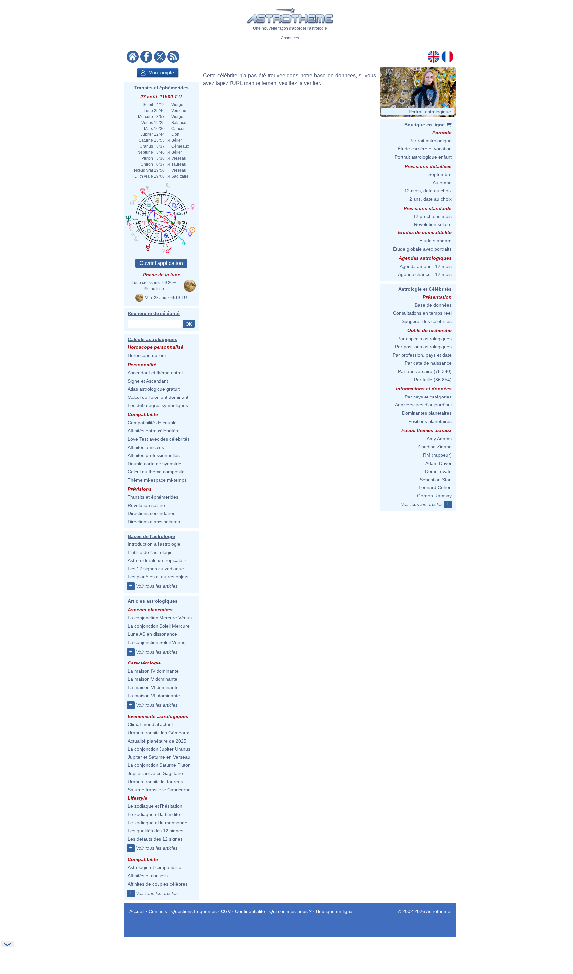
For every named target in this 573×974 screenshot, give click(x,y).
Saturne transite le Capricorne (159, 789)
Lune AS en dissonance (152, 634)
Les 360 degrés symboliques (158, 405)
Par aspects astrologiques (424, 338)
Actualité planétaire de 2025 (157, 741)
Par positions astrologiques (423, 346)
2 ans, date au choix (430, 199)
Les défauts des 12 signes (155, 838)
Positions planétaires (430, 421)
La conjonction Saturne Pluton (159, 765)
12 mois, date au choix (428, 190)
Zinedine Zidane (434, 446)
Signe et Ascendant (148, 381)
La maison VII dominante (154, 695)
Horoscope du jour (147, 355)
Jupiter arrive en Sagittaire (155, 773)
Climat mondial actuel (150, 724)
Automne (442, 182)
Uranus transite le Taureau (155, 781)
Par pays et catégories (428, 396)
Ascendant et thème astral (155, 372)
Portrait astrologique (430, 140)
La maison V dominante (152, 679)
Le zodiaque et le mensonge (157, 822)
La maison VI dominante (153, 687)
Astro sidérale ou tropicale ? (157, 560)
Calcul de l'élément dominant (158, 397)
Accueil (136, 911)
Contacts (158, 911)
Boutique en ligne (334, 911)
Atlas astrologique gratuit (154, 389)
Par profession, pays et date (422, 355)
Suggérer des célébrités (427, 321)
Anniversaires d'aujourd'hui (423, 404)
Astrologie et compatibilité (154, 867)
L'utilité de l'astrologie (150, 552)
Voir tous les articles (157, 586)
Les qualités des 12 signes (155, 830)
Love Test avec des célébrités (159, 439)
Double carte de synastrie (154, 463)
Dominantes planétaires (427, 413)
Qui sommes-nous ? (290, 911)
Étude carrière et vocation (425, 148)
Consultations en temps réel (422, 313)
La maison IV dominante (153, 671)
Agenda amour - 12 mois (426, 266)
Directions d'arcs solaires (154, 521)
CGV (226, 911)
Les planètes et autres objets (158, 576)
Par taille (423, 379)
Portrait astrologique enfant (423, 157)
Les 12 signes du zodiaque (156, 568)
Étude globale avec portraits (422, 249)
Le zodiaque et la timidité (154, 814)
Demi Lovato (438, 471)
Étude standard (435, 240)
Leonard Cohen (435, 487)
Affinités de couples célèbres (158, 884)
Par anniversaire (415, 371)
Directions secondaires (151, 513)
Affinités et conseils (148, 875)
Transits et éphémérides (161, 87)
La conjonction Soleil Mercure (159, 626)
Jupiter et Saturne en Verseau (159, 757)
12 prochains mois (432, 216)
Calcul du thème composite (156, 471)
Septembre (440, 174)
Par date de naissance (428, 363)
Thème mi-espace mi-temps (157, 480)
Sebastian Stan (436, 479)
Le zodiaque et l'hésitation (155, 806)
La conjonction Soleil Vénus (156, 642)
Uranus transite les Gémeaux (158, 732)
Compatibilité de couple (152, 422)
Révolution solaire (146, 505)
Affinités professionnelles (154, 455)
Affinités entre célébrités (153, 430)
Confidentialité (250, 911)
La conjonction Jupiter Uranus (159, 749)
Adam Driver (438, 463)
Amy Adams (439, 438)
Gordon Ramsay (434, 495)
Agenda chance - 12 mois (425, 274)
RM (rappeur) (437, 455)
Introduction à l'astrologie (154, 544)
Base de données (433, 305)
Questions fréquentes (194, 911)
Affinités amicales (146, 447)
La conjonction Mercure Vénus (160, 617)
